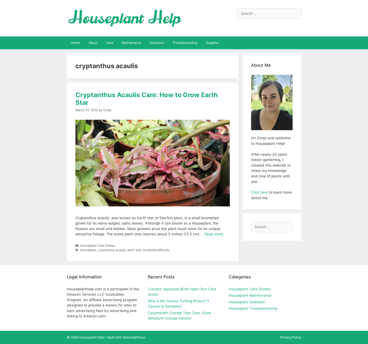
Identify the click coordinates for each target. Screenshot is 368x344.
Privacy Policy (290, 337)
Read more (213, 234)
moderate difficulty (156, 250)
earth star (134, 250)
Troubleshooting (184, 43)
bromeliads (88, 250)
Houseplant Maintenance (250, 295)
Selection (157, 43)
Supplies (212, 43)
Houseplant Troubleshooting (253, 308)
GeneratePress (134, 337)
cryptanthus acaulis (112, 250)
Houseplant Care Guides (97, 245)
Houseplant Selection (247, 302)
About (93, 43)
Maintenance (131, 43)
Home (75, 43)
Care (109, 43)
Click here (259, 192)
